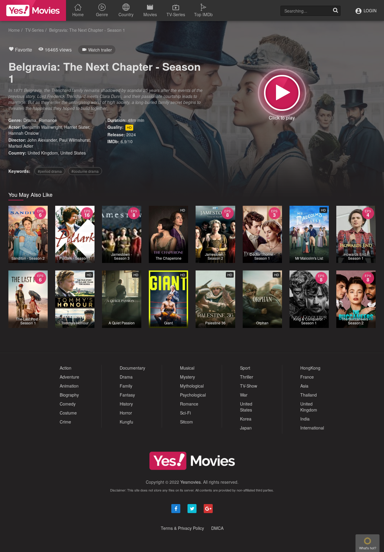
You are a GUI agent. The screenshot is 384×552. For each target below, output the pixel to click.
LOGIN (369, 10)
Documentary (132, 368)
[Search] (335, 11)
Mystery (187, 377)
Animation (69, 386)
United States (73, 153)
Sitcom (186, 422)
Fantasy (127, 395)
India (305, 419)
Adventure (69, 377)
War (244, 395)
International (312, 428)
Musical (187, 368)
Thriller (246, 377)
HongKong (310, 368)
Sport (245, 368)
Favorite (23, 49)
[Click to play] (282, 93)
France (307, 377)
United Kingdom (43, 153)
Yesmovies (190, 482)
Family (126, 386)
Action (65, 368)
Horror (126, 413)
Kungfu (126, 422)
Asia (304, 386)
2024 (131, 134)
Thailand (308, 395)
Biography (69, 395)
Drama (29, 120)
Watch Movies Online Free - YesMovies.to (33, 10)
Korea (245, 419)
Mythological (192, 386)
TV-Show (248, 386)
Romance (48, 120)
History (126, 404)
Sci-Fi (185, 413)
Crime (65, 422)
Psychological (193, 395)
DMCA (217, 528)
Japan (246, 428)
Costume (68, 413)
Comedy (68, 404)
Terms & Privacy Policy (182, 528)
